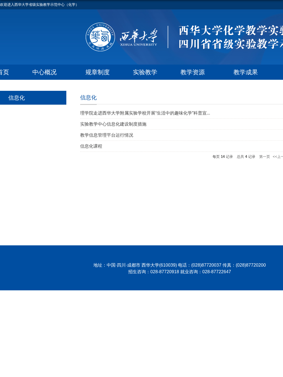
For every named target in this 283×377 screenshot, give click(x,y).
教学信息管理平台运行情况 (106, 135)
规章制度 (97, 72)
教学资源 (192, 72)
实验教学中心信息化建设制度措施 (113, 124)
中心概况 (44, 72)
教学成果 (246, 72)
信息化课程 (91, 146)
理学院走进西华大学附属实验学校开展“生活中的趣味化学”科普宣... (145, 113)
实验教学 (145, 72)
